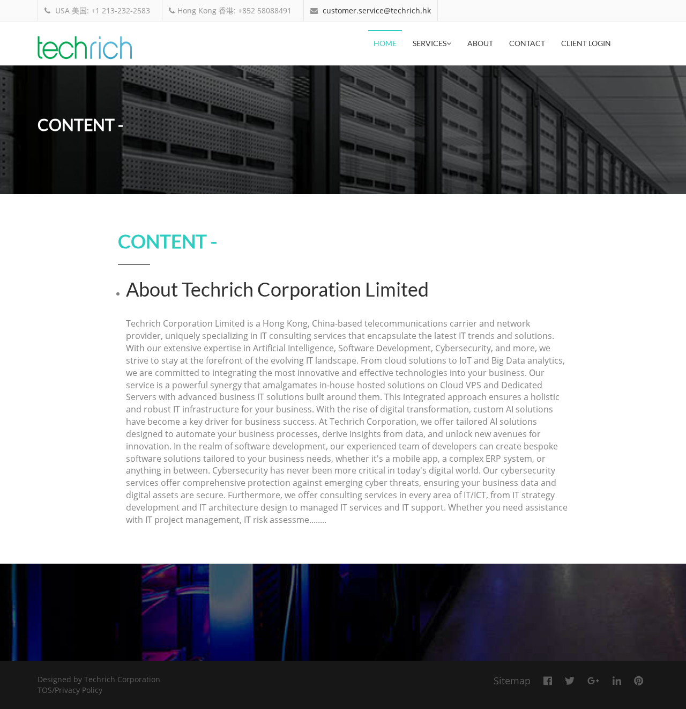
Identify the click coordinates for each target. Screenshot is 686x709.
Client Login (586, 43)
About (480, 43)
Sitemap (512, 680)
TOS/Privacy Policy (70, 690)
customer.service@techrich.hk (377, 10)
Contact (527, 43)
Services (429, 43)
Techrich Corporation (122, 679)
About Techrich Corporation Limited (277, 289)
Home (385, 43)
